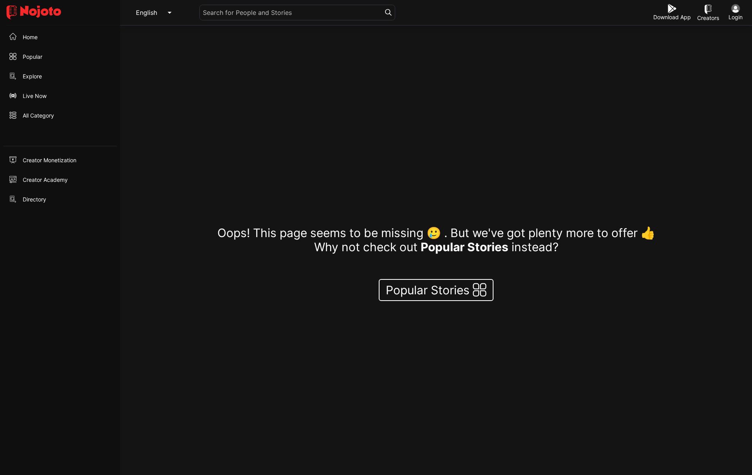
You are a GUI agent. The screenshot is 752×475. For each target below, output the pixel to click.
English (146, 12)
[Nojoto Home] (60, 12)
